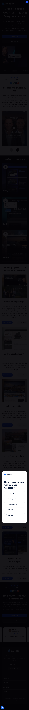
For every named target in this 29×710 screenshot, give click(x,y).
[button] (27, 2)
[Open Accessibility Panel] (2, 707)
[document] (14, 355)
